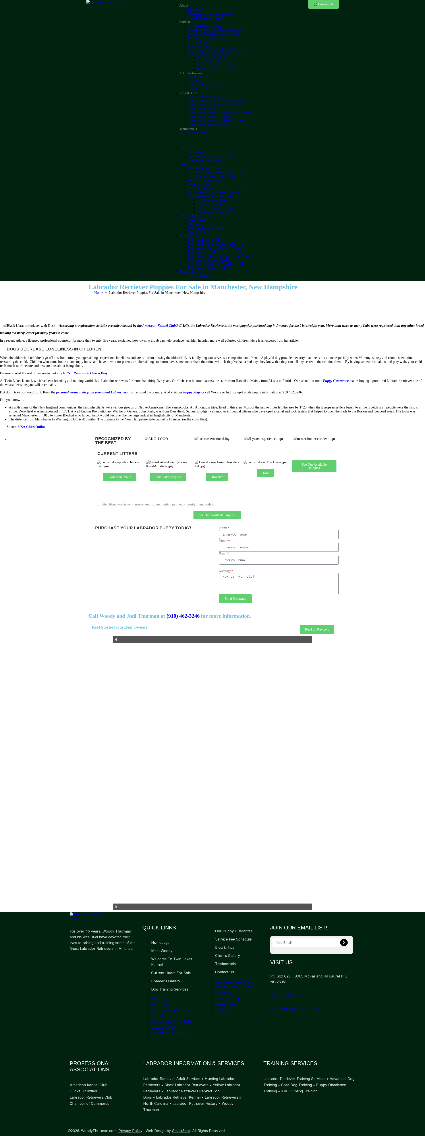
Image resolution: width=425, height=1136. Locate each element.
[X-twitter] (91, 962)
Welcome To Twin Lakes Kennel (211, 13)
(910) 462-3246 (183, 616)
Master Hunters (199, 77)
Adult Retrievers (190, 73)
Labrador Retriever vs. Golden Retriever (216, 101)
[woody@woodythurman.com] (272, 1003)
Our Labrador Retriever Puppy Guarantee (217, 49)
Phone (224, 541)
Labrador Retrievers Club (91, 1097)
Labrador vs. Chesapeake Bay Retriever (216, 105)
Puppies (184, 21)
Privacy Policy (130, 1130)
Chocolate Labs (199, 41)
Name (224, 528)
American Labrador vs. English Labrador (217, 121)
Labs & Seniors (199, 89)
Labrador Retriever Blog (205, 97)
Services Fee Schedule (204, 37)
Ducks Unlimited (83, 1091)
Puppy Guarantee (336, 381)
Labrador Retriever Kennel (178, 1097)
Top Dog (194, 81)
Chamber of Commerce (89, 1103)
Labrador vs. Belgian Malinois (209, 125)
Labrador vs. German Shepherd (210, 117)
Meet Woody (197, 9)
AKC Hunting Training (213, 69)
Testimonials (188, 129)
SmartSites (181, 1130)
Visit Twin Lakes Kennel (205, 17)
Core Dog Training (210, 61)
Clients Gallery (198, 133)
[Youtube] (108, 962)
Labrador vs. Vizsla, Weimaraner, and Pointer (219, 113)
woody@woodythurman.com (294, 1008)
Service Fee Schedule (233, 939)
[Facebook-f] (75, 962)
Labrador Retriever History (207, 85)
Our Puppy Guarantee (234, 931)
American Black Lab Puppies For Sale (215, 33)
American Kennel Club (159, 325)
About (183, 5)
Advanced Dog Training (214, 57)
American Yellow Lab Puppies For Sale (215, 29)
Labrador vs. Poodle (202, 109)
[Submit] (344, 942)
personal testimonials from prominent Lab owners (92, 392)
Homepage (160, 942)
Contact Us (224, 972)
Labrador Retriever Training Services (214, 53)
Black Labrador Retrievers (186, 1085)
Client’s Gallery (227, 955)
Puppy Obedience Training (216, 65)
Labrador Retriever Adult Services (172, 1078)
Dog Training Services (169, 989)
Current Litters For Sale (204, 25)
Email (224, 553)
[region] (212, 773)
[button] (212, 141)
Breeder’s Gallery (200, 45)
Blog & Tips (188, 93)
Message (226, 571)
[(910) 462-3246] (272, 989)
